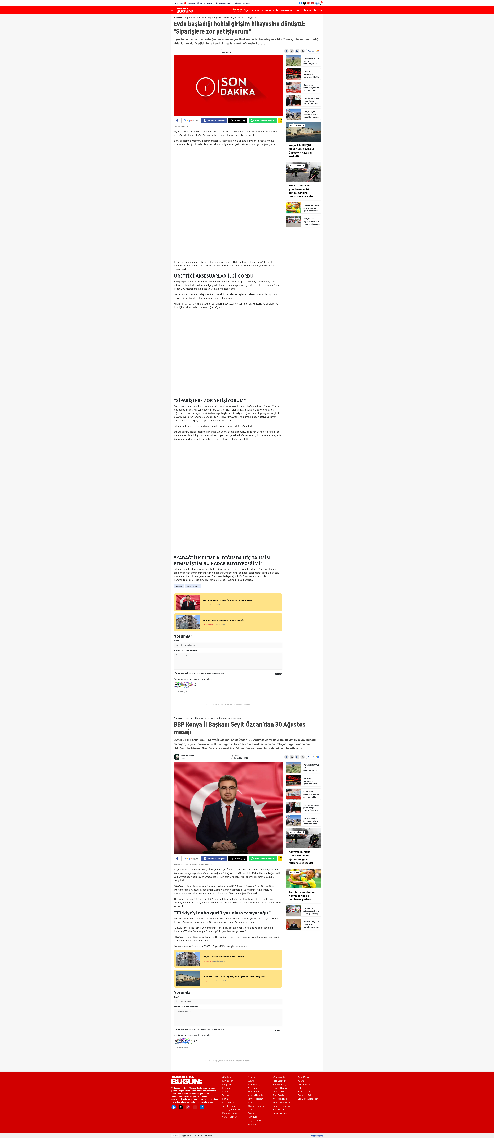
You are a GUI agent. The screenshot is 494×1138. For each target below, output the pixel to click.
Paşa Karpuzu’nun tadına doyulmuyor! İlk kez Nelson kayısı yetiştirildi (311, 61)
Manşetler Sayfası (281, 1084)
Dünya (251, 1080)
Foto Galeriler (279, 1080)
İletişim (301, 1088)
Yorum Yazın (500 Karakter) (186, 650)
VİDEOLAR (191, 3)
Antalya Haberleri (256, 1095)
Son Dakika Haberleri (308, 1098)
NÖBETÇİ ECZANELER (242, 3)
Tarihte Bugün (229, 1106)
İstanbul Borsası (280, 1088)
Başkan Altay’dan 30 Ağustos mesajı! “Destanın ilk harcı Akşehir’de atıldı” (311, 924)
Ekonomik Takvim (281, 1102)
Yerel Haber (253, 1088)
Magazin (252, 1124)
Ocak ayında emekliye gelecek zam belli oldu (311, 87)
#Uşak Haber (193, 586)
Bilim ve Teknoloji (256, 1106)
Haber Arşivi (304, 1091)
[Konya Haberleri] (303, 131)
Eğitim (225, 1098)
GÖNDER (278, 674)
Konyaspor (227, 1080)
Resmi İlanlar (304, 1077)
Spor (250, 1102)
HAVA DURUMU (224, 3)
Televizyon (253, 1116)
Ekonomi (226, 1088)
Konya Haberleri (255, 1098)
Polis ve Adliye (254, 1084)
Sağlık (225, 1091)
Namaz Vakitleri (280, 1113)
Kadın (250, 1109)
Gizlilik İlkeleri (304, 1084)
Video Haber (254, 1091)
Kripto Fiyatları (280, 1098)
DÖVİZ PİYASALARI (207, 3)
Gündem (226, 1077)
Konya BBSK (228, 1084)
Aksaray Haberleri (231, 1109)
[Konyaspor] (303, 878)
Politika (195, 718)
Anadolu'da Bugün (182, 18)
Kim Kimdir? (228, 1102)
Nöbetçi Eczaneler (281, 1106)
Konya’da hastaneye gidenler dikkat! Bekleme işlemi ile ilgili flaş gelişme (311, 74)
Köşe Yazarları (279, 1077)
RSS (176, 1135)
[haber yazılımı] (317, 1135)
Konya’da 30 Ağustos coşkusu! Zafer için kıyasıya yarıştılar (311, 221)
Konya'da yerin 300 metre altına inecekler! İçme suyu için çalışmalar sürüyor (310, 114)
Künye (301, 1080)
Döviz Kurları (279, 1091)
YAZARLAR (178, 3)
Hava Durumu (279, 1109)
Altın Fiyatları (279, 1095)
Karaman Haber (230, 1113)
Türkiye (225, 1095)
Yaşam (195, 18)
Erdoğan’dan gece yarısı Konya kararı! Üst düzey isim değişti (311, 101)
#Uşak (179, 586)
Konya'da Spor (255, 1120)
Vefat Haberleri (229, 1116)
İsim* (176, 640)
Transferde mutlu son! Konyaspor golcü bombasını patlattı (311, 208)
